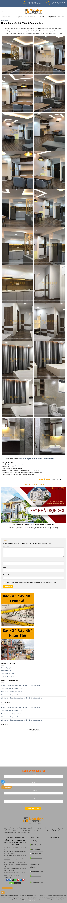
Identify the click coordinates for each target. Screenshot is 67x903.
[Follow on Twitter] (10, 880)
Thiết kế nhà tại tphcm (7, 673)
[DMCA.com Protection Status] (15, 883)
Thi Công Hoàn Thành (20, 16)
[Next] (62, 507)
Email (5, 567)
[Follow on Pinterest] (18, 880)
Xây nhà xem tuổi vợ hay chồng (10, 695)
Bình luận (6, 546)
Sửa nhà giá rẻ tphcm (7, 676)
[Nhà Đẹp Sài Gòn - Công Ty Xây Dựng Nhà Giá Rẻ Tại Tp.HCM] (33, 11)
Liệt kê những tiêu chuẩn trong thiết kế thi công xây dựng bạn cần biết (21, 698)
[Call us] (15, 880)
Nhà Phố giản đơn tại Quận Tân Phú (11, 691)
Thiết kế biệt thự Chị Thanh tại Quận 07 (12, 688)
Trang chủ (4, 16)
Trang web (6, 575)
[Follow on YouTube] (23, 880)
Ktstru (7, 877)
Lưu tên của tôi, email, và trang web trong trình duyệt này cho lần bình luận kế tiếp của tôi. (31, 582)
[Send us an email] (13, 880)
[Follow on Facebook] (7, 880)
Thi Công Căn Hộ (33, 16)
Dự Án (10, 16)
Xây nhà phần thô (6, 670)
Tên (4, 560)
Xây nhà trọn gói (6, 668)
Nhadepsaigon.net (38, 900)
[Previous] (4, 507)
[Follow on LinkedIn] (21, 880)
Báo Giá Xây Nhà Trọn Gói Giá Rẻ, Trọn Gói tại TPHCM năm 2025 (20, 685)
